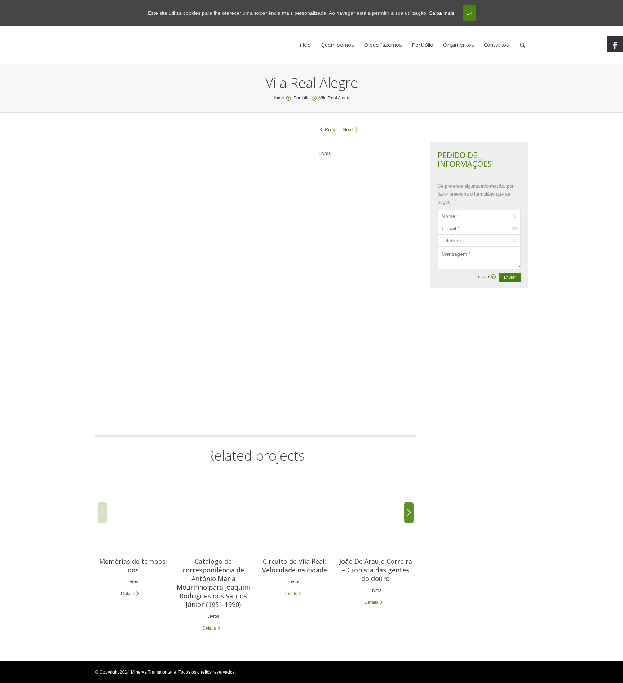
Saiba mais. (442, 13)
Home (278, 98)
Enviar (510, 277)
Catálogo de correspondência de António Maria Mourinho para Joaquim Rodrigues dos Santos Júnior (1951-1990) (213, 583)
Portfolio (301, 98)
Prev (330, 129)
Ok (469, 13)
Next (348, 129)
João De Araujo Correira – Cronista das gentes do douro (375, 570)
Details (128, 593)
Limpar (482, 276)
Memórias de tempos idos (132, 565)
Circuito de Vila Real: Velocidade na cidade (294, 565)
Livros (325, 153)
